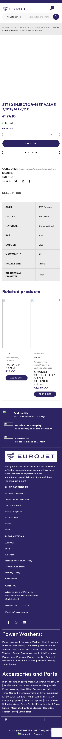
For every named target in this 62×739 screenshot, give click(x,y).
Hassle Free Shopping (28, 425)
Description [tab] (11, 193)
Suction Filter (9, 711)
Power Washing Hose (13, 689)
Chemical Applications (38, 27)
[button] (16, 378)
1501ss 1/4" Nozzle (13, 366)
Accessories (17, 27)
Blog (7, 548)
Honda (39, 656)
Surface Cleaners (43, 367)
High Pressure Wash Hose (41, 689)
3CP (51, 696)
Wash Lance (10, 685)
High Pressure (41, 364)
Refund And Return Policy (18, 560)
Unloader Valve (10, 704)
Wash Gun (33, 681)
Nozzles (9, 360)
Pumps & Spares (14, 511)
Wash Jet (24, 685)
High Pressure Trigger (14, 681)
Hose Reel (48, 707)
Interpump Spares (12, 700)
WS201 (11, 696)
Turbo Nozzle (9, 692)
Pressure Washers (15, 493)
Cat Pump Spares (33, 700)
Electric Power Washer (26, 649)
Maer (13, 664)
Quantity (7, 128)
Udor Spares (51, 700)
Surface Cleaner (32, 707)
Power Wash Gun (49, 681)
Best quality (21, 413)
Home (5, 27)
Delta (32, 660)
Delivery (9, 554)
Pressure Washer (30, 641)
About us (9, 542)
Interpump (8, 660)
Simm (5, 664)
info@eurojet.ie (20, 612)
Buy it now (31, 152)
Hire (7, 529)
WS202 (21, 696)
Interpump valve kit (29, 692)
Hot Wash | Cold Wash (25, 645)
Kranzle (42, 660)
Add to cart (31, 143)
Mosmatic (39, 353)
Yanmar (49, 656)
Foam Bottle (27, 704)
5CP (45, 696)
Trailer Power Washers (17, 499)
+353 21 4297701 (22, 605)
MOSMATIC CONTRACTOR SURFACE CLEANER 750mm (44, 378)
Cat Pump (21, 660)
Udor (51, 660)
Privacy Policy (12, 572)
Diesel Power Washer (25, 653)
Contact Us (22, 438)
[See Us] (16, 622)
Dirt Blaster (25, 711)
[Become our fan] (8, 622)
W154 (38, 696)
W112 (30, 696)
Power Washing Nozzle (43, 685)
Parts (8, 523)
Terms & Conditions (15, 566)
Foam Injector (43, 704)
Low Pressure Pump (22, 656)
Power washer (10, 641)
